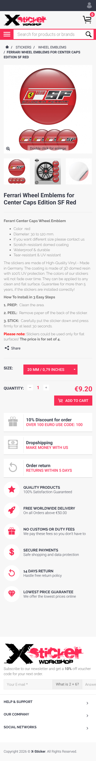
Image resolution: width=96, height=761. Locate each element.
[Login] (89, 5)
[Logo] (48, 654)
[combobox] (50, 370)
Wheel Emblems (52, 47)
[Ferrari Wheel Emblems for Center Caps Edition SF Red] (8, 149)
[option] (17, 171)
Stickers (23, 47)
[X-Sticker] (25, 20)
